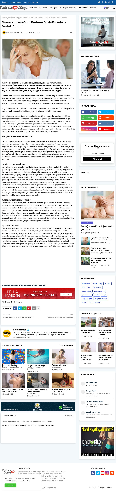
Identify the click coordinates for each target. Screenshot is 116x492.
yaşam (84, 302)
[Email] (34, 308)
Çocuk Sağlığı (95, 302)
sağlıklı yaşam (87, 299)
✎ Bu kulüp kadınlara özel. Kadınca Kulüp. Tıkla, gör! (24, 285)
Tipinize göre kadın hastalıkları (60, 366)
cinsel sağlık (86, 291)
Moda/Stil (83, 8)
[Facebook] (15, 308)
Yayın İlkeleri (16, 2)
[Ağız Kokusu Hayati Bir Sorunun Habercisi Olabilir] (85, 241)
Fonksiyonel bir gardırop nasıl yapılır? (105, 332)
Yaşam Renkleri (69, 8)
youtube (107, 129)
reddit (107, 117)
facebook (90, 112)
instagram (90, 129)
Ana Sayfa (33, 8)
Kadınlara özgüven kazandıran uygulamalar (12, 366)
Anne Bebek (86, 284)
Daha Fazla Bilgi (24, 480)
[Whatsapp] (24, 308)
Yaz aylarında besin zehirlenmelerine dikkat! (100, 249)
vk (107, 123)
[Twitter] (20, 308)
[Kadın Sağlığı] (97, 74)
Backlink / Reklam (31, 2)
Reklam (93, 8)
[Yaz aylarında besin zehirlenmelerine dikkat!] (85, 251)
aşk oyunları (97, 287)
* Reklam (109, 487)
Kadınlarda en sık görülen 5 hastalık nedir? (95, 91)
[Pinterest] (29, 308)
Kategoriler (54, 8)
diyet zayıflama (99, 291)
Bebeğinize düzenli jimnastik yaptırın (97, 228)
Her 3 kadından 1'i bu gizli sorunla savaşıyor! (12, 390)
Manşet (107, 284)
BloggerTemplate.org (48, 487)
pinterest (90, 123)
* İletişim (101, 487)
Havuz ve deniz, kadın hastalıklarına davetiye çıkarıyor (36, 367)
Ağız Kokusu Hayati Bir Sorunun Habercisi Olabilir (101, 239)
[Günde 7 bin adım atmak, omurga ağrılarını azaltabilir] (85, 261)
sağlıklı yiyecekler (101, 299)
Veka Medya (19, 329)
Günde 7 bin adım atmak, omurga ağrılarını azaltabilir (101, 260)
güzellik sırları (86, 295)
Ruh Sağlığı (86, 287)
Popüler (42, 8)
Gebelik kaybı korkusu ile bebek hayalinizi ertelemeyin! (37, 391)
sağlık (104, 295)
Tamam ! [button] (10, 485)
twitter (107, 112)
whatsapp (90, 117)
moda (96, 295)
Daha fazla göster (66, 345)
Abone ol (97, 159)
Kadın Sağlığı (16, 18)
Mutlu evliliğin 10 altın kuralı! (88, 331)
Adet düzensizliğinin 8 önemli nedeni (61, 390)
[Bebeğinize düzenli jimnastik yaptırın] (97, 205)
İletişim (5, 2)
